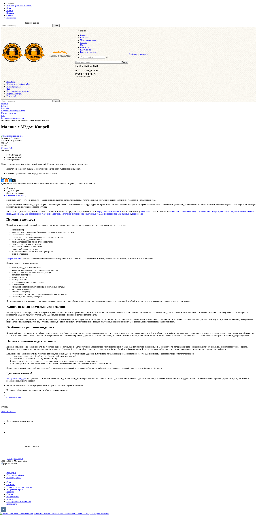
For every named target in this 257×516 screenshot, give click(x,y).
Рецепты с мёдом (14, 94)
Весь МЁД (11, 473)
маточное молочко (112, 211)
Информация (7, 468)
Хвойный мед (203, 211)
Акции (9, 499)
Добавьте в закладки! (138, 54)
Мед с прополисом (221, 211)
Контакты (10, 484)
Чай (8, 89)
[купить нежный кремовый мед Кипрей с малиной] (11, 136)
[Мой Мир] (10, 180)
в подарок (22, 378)
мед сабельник (124, 214)
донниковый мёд (109, 214)
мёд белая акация (33, 214)
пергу (99, 211)
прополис (174, 211)
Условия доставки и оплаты (19, 487)
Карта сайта (11, 504)
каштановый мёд (92, 214)
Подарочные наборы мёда (18, 84)
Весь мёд (10, 81)
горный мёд (137, 214)
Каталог (4, 466)
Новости (10, 492)
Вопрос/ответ (12, 497)
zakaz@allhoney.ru (15, 458)
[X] (14, 180)
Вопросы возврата (14, 489)
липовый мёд (78, 214)
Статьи (9, 494)
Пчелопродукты (13, 86)
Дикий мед (18, 214)
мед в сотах (146, 211)
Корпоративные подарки (17, 91)
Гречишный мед (188, 211)
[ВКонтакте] (2, 180)
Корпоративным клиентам (18, 501)
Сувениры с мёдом (15, 475)
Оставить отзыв (13, 397)
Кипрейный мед (13, 258)
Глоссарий (11, 96)
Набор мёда (11, 378)
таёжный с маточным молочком (56, 214)
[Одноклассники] (6, 180)
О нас (9, 482)
